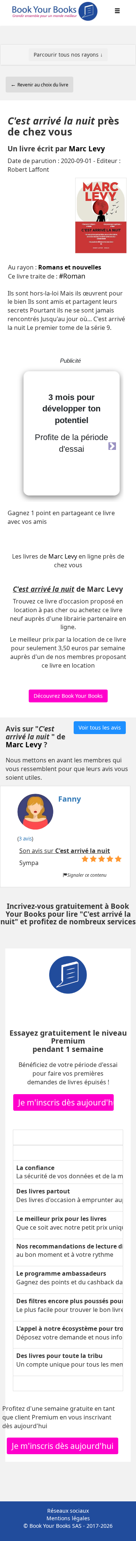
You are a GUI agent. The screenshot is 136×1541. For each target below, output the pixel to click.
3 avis (25, 838)
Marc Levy (87, 148)
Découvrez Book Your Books (68, 695)
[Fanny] (49, 813)
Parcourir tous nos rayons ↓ (68, 54)
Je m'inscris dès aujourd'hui (65, 1102)
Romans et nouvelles (69, 267)
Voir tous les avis (100, 727)
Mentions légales (68, 1518)
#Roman (72, 275)
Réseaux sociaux (68, 1510)
